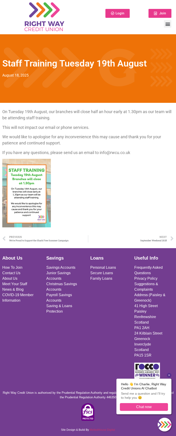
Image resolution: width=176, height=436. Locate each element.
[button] (167, 24)
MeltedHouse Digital (102, 429)
